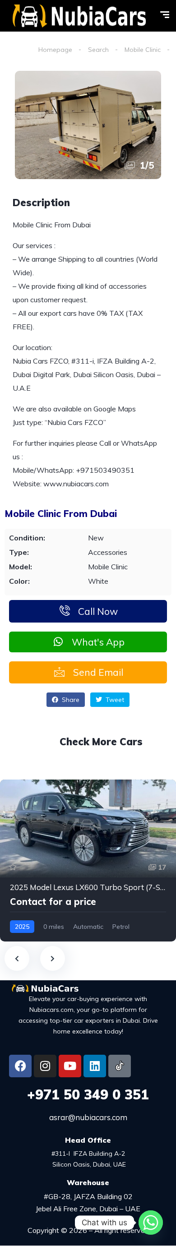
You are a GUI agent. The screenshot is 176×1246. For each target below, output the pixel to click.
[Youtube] (70, 1066)
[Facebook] (20, 1066)
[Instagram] (45, 1066)
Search (98, 50)
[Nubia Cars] (79, 16)
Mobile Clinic (143, 50)
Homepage (55, 50)
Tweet (114, 700)
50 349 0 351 (88, 1094)
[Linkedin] (94, 1066)
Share (69, 700)
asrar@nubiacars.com (88, 1117)
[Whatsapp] (151, 1222)
